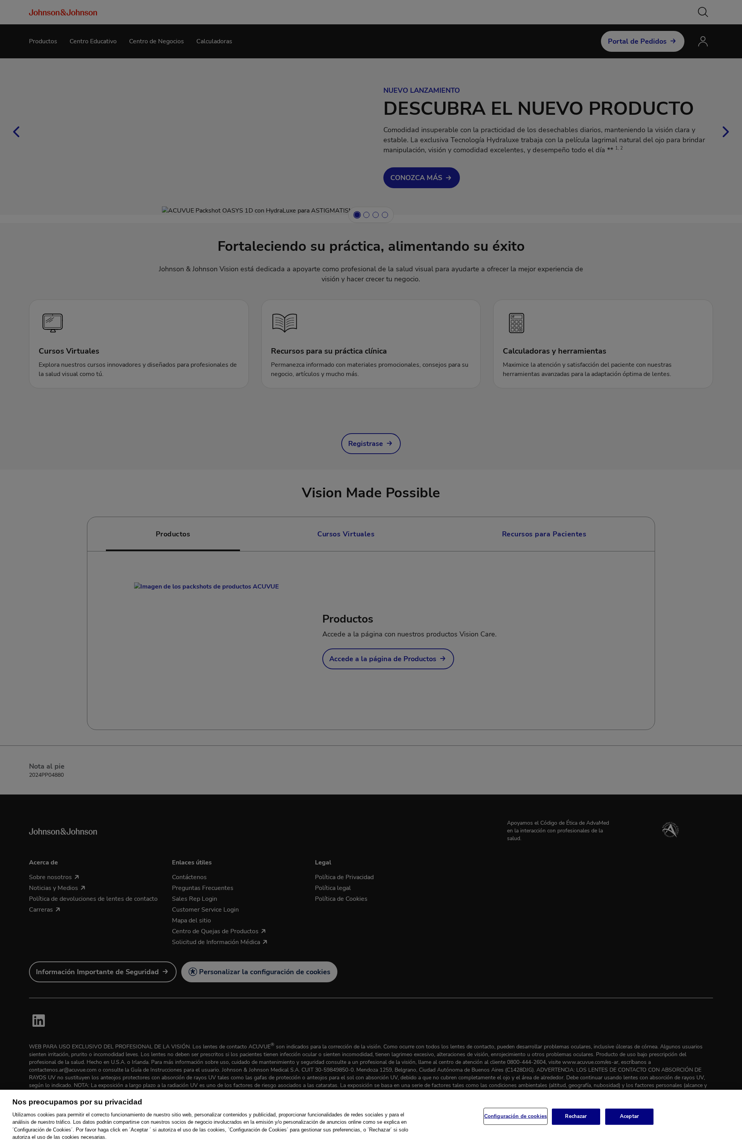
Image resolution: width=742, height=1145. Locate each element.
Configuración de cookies (515, 1116)
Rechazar (576, 1116)
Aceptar (629, 1116)
